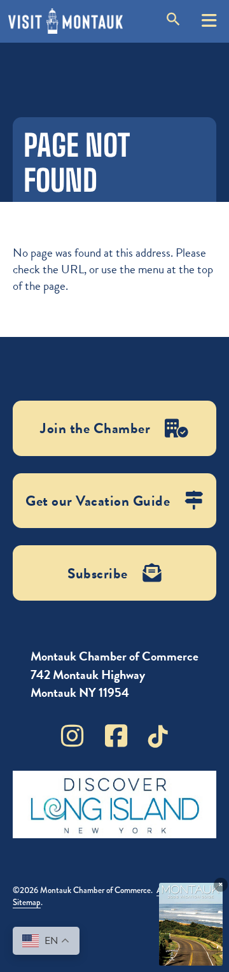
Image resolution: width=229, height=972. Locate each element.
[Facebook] (116, 736)
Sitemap (27, 902)
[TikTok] (158, 736)
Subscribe (97, 573)
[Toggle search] (173, 21)
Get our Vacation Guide (97, 500)
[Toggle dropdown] (209, 15)
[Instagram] (72, 736)
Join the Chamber (95, 428)
